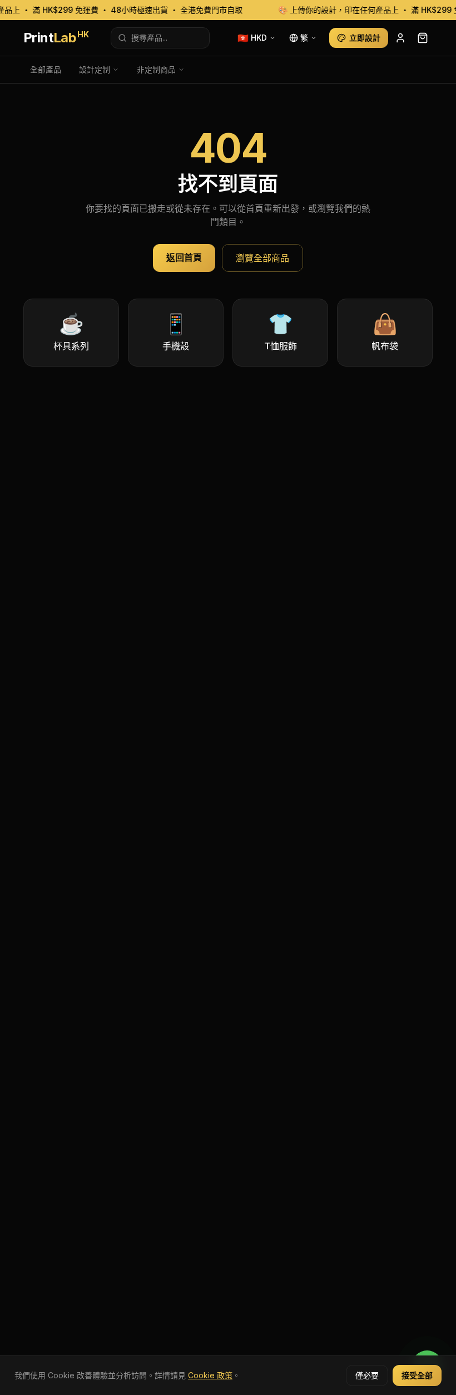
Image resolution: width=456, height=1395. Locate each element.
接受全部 (417, 1375)
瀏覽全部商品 (262, 258)
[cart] (423, 38)
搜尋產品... (149, 37)
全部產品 (45, 69)
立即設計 (364, 37)
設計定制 (94, 69)
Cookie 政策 (210, 1375)
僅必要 (367, 1375)
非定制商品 (156, 69)
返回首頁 (184, 257)
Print (55, 38)
